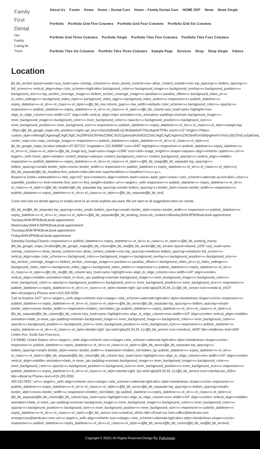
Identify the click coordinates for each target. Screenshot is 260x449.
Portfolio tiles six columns (72, 51)
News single (228, 10)
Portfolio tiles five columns (154, 37)
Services (184, 51)
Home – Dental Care (114, 10)
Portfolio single (114, 37)
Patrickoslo (167, 438)
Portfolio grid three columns (74, 37)
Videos (237, 51)
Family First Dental (22, 20)
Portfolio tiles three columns (123, 51)
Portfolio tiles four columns (205, 37)
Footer (74, 10)
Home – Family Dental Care (156, 10)
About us (57, 10)
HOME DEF (192, 10)
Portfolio (57, 23)
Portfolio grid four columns (140, 23)
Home (89, 10)
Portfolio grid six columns (189, 23)
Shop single (218, 51)
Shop (199, 51)
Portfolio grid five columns (91, 23)
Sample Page (162, 51)
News (209, 10)
